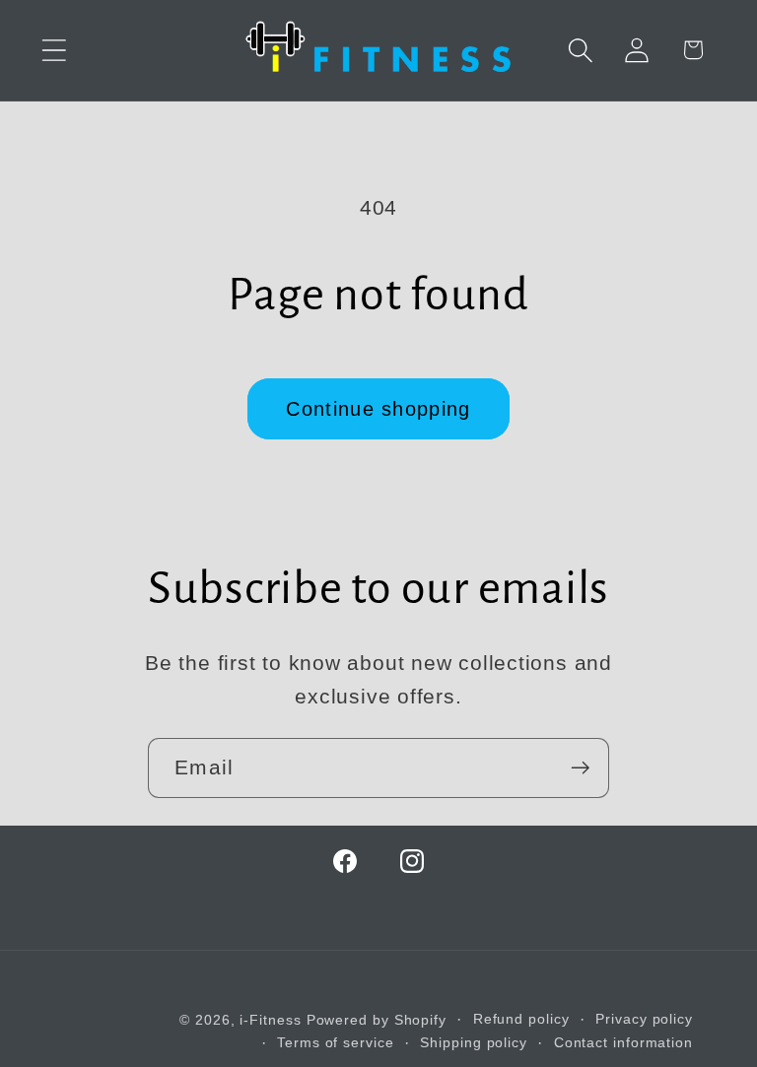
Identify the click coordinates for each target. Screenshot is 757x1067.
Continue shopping (378, 409)
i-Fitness (270, 1020)
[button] (54, 50)
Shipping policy (473, 1042)
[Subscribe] (580, 768)
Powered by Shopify (377, 1020)
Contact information (623, 1042)
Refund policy (521, 1019)
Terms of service (335, 1042)
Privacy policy (644, 1019)
